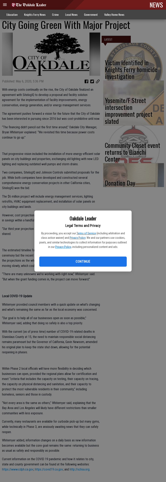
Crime (55, 14)
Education (12, 14)
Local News (71, 14)
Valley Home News (114, 14)
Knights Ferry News (35, 14)
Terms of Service (86, 233)
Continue (83, 261)
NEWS (156, 4)
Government (91, 14)
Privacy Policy (77, 237)
